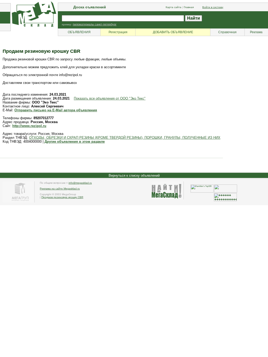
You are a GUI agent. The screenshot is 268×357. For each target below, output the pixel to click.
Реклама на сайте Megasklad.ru (60, 188)
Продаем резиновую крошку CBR (62, 197)
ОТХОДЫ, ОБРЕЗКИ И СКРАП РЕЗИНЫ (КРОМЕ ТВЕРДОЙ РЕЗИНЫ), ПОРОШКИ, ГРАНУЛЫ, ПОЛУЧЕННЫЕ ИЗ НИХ (124, 138)
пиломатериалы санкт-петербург (94, 24)
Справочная (227, 32)
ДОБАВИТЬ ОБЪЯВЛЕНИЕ (173, 32)
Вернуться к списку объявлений (134, 175)
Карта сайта (173, 7)
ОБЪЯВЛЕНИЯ (79, 32)
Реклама (256, 32)
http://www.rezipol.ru (29, 126)
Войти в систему (212, 7)
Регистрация (118, 32)
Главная (189, 7)
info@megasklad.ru (80, 182)
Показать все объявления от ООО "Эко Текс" (110, 98)
